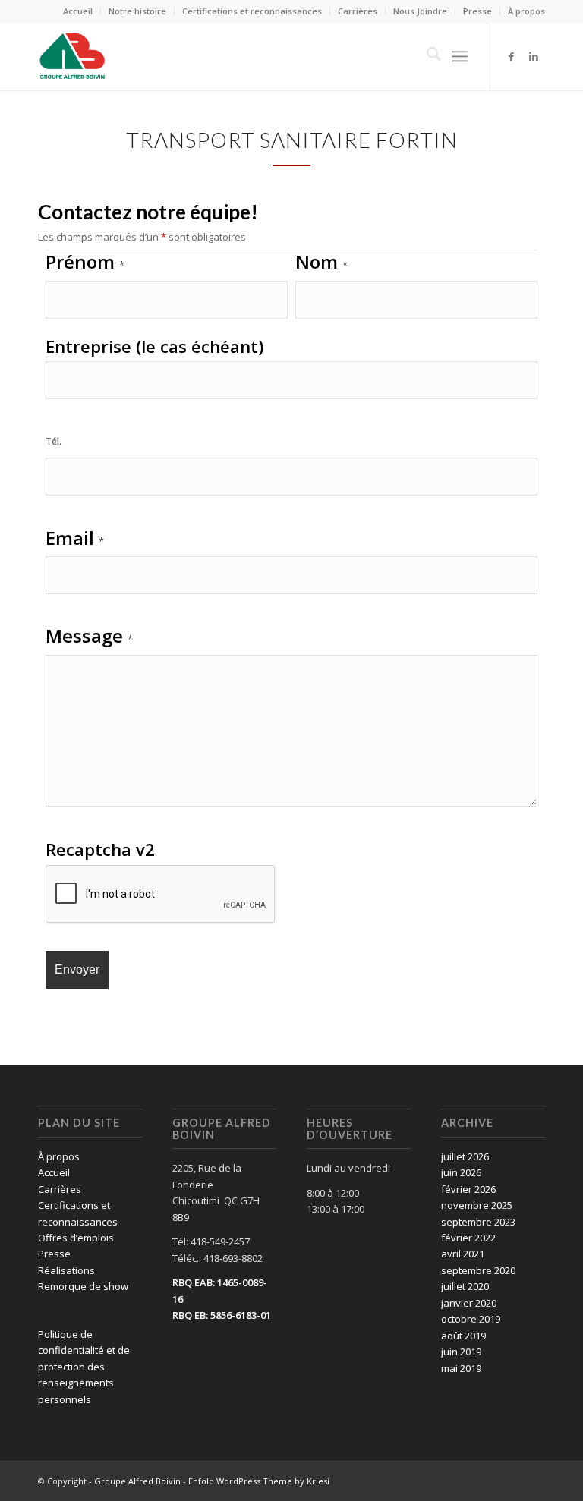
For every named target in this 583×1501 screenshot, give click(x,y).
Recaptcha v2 (100, 849)
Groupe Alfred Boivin (137, 1481)
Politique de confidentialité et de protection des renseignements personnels (84, 1366)
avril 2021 (462, 1253)
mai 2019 (461, 1368)
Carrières (357, 11)
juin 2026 (461, 1172)
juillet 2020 (465, 1286)
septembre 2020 (478, 1270)
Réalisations (66, 1270)
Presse (477, 11)
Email (75, 537)
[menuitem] (78, 11)
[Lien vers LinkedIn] (533, 56)
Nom (321, 261)
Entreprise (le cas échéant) (155, 346)
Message (89, 635)
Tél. (53, 441)
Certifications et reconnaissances (252, 11)
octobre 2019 (470, 1319)
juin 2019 (461, 1351)
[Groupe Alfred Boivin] (72, 56)
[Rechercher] (426, 56)
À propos (526, 11)
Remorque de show (83, 1286)
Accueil (78, 11)
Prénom (85, 263)
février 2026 (468, 1189)
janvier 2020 (468, 1303)
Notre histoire (137, 11)
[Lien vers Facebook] (510, 56)
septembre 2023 (478, 1222)
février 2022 (468, 1238)
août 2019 (463, 1335)
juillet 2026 (465, 1156)
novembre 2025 (476, 1205)
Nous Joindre (420, 11)
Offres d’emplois (76, 1238)
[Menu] (460, 56)
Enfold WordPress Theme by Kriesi (258, 1481)
